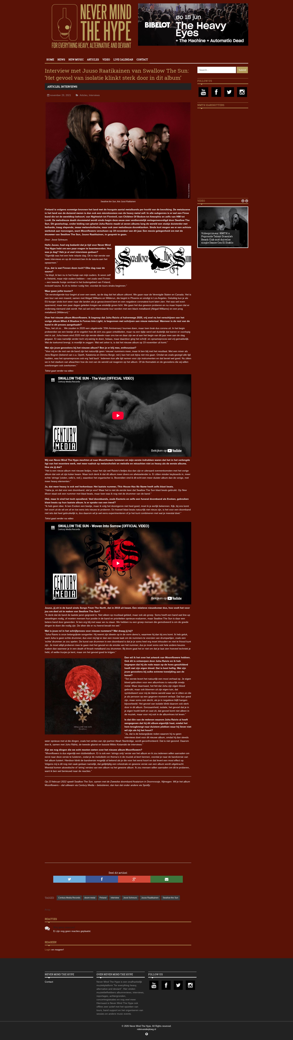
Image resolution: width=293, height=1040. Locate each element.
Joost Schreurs (130, 898)
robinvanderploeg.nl (146, 1029)
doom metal (89, 898)
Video (106, 59)
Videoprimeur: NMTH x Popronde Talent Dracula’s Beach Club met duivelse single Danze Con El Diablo (217, 238)
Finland (103, 898)
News (61, 59)
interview (115, 898)
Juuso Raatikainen (150, 898)
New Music (76, 59)
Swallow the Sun (170, 898)
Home (50, 59)
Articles (93, 59)
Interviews (69, 86)
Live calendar (123, 59)
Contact (142, 59)
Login (48, 949)
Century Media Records (69, 898)
